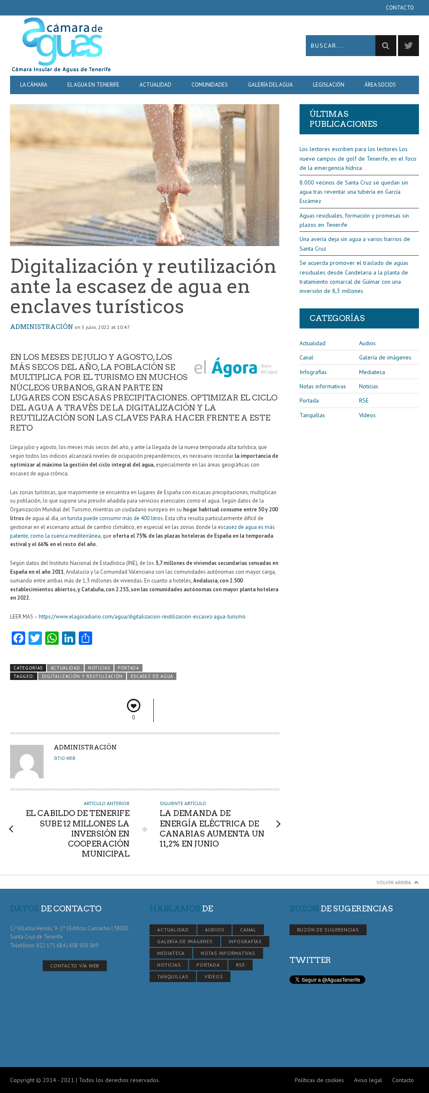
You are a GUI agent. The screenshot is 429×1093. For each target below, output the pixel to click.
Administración (41, 327)
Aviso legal (368, 1080)
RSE (364, 400)
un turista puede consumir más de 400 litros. (112, 518)
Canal (306, 357)
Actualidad (155, 84)
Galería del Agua (270, 84)
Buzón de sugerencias (328, 929)
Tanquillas (312, 415)
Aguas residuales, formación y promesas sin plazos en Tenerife (354, 220)
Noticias (99, 668)
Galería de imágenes (385, 357)
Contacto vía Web (74, 965)
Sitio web (64, 758)
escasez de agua (152, 676)
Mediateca (372, 372)
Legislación (328, 84)
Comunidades (209, 84)
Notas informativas (323, 386)
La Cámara (33, 84)
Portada (128, 668)
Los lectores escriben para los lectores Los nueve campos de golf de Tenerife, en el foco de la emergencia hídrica (358, 158)
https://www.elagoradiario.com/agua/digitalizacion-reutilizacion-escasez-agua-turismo (142, 616)
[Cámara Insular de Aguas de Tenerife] (112, 45)
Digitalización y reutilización (82, 676)
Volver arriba (394, 882)
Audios (367, 343)
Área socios (380, 84)
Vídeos (367, 415)
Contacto (400, 7)
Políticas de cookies (319, 1080)
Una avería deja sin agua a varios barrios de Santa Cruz (355, 243)
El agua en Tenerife (93, 84)
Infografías (313, 372)
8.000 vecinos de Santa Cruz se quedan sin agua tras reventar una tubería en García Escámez (354, 192)
